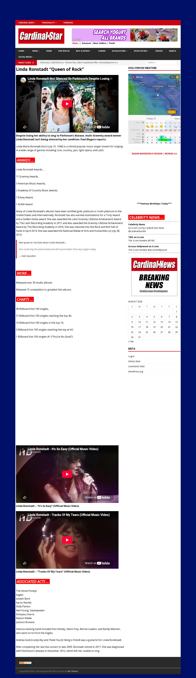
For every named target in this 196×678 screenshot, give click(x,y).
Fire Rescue (64, 51)
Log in (131, 356)
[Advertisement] (98, 11)
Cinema (102, 51)
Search (172, 51)
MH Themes (73, 671)
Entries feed (134, 361)
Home (21, 51)
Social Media (25, 57)
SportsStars (140, 51)
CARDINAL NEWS (26, 22)
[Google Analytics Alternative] (25, 662)
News (35, 51)
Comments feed (136, 366)
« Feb (131, 341)
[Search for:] (161, 62)
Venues (159, 51)
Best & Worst (83, 51)
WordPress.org (135, 371)
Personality (48, 22)
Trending (68, 22)
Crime (49, 51)
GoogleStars (119, 51)
